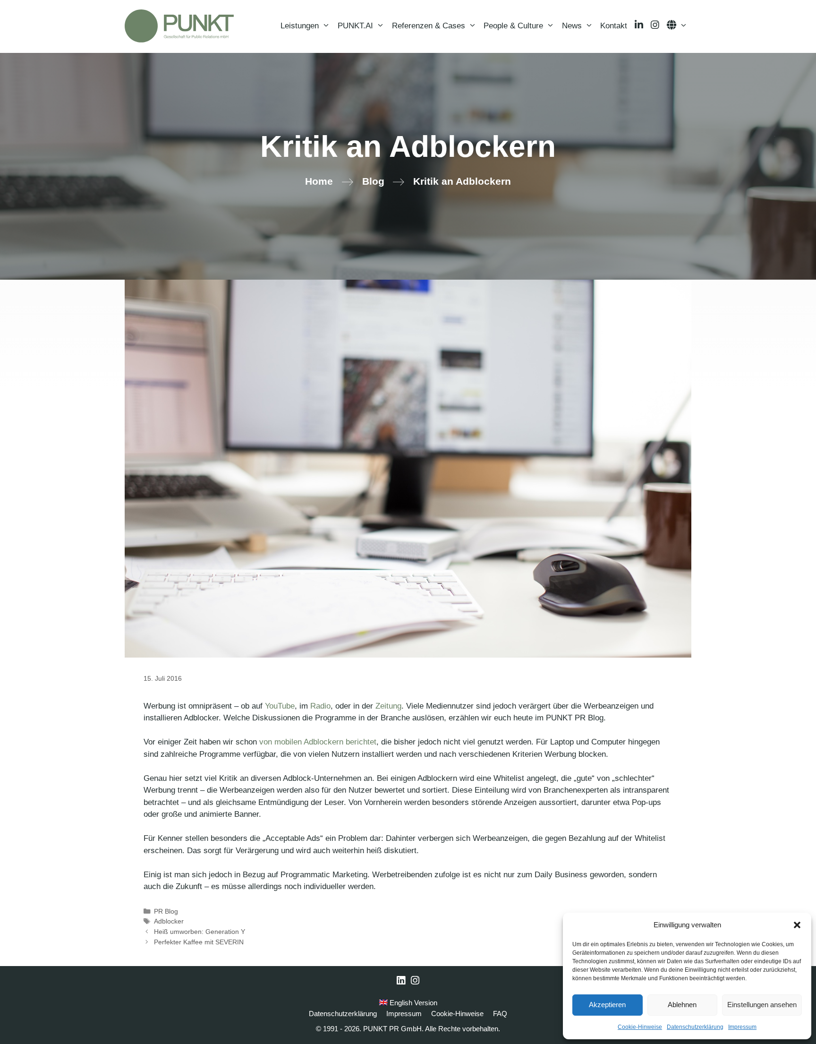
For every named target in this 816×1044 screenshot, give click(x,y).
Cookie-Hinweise (640, 1027)
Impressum (742, 1027)
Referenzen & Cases (428, 25)
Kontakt (613, 25)
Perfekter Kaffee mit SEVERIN (199, 942)
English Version (412, 1003)
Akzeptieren (607, 1005)
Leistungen (299, 25)
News (572, 25)
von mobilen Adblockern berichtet (317, 741)
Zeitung (388, 706)
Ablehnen (682, 1005)
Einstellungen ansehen (762, 1005)
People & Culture (513, 25)
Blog (373, 181)
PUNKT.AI (355, 25)
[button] (797, 925)
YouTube (280, 706)
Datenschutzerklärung (695, 1027)
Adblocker (169, 921)
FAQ (500, 1014)
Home (319, 181)
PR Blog (166, 911)
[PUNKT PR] (179, 26)
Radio (320, 706)
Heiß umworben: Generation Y (199, 931)
